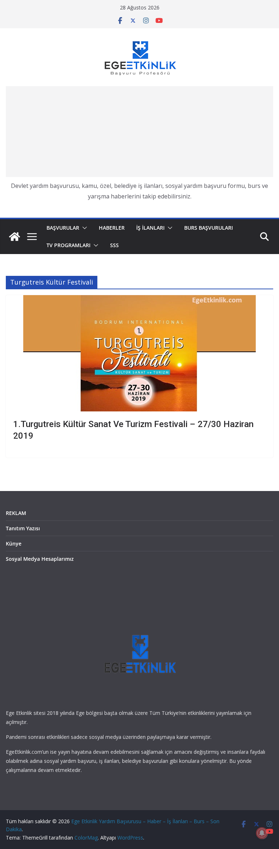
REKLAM (16, 513)
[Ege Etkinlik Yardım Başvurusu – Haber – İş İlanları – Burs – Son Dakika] (14, 236)
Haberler (112, 227)
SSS (114, 245)
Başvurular (62, 227)
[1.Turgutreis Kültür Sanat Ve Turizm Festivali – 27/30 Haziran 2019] (139, 353)
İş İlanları (150, 227)
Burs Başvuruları (208, 227)
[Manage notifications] (262, 833)
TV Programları (68, 245)
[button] (83, 228)
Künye (13, 543)
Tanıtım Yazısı (23, 528)
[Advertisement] (139, 131)
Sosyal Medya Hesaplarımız (40, 558)
